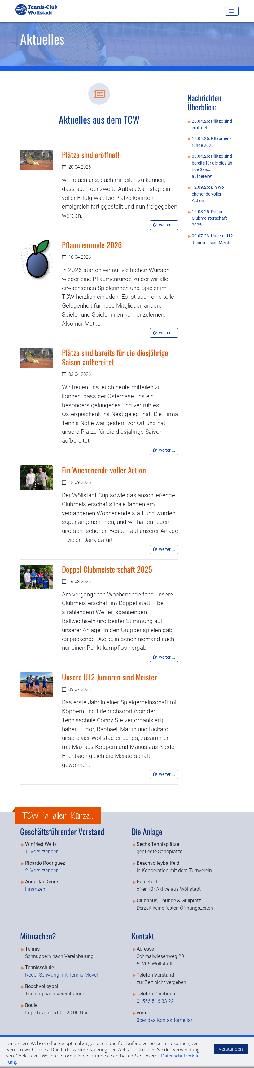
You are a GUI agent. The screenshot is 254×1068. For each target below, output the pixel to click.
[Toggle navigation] (232, 11)
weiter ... (166, 224)
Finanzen (35, 889)
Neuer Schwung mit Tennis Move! (61, 975)
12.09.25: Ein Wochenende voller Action (208, 194)
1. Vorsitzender (41, 852)
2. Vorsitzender (41, 870)
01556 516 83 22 (155, 1001)
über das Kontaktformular (164, 1020)
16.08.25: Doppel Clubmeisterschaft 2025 (209, 218)
